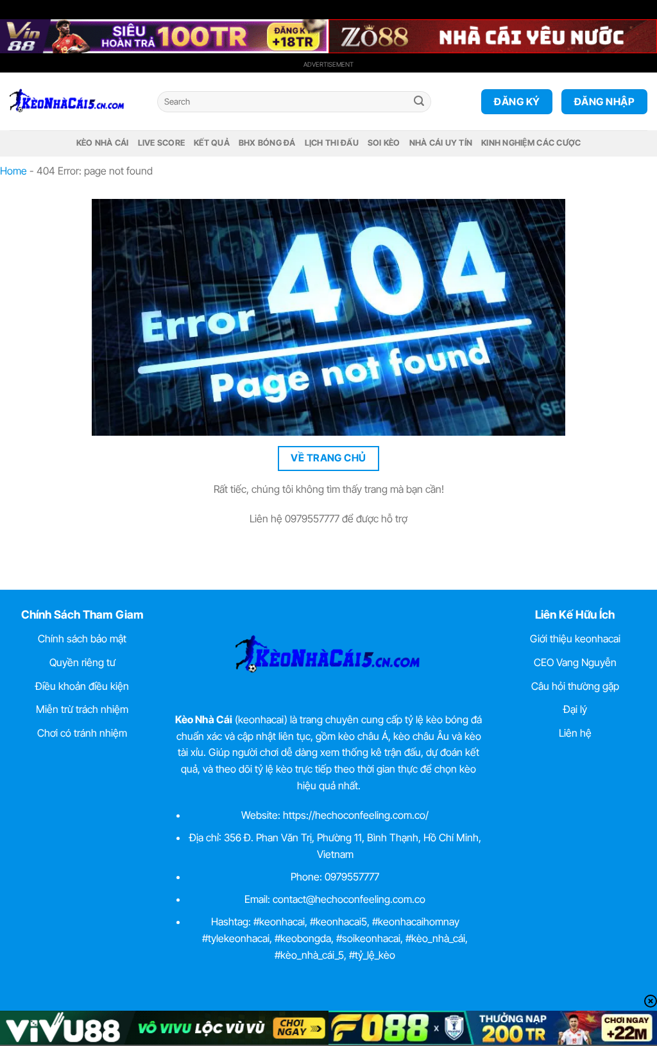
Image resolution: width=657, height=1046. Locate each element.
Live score (161, 143)
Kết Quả (212, 143)
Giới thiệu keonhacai (575, 638)
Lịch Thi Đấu (332, 143)
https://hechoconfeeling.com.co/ (356, 815)
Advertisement (328, 64)
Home (13, 170)
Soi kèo (384, 143)
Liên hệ (575, 732)
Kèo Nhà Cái (102, 143)
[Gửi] (419, 102)
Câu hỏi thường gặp (575, 686)
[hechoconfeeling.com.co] (74, 101)
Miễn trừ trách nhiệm (82, 709)
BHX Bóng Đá (267, 143)
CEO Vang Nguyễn (575, 662)
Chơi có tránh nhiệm (82, 732)
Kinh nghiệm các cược (531, 143)
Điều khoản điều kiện (82, 686)
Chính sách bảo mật (82, 638)
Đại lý (575, 709)
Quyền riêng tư (82, 662)
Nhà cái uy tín (441, 143)
